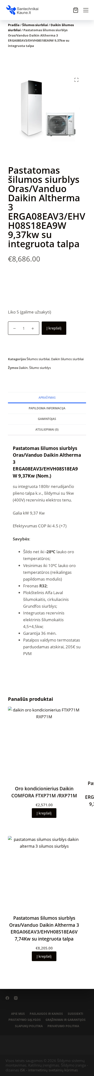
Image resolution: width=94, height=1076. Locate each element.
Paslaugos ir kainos (46, 1014)
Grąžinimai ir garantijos (66, 1020)
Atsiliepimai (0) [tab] (47, 429)
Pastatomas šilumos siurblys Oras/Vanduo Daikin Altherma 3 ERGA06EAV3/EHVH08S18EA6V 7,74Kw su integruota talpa (44, 928)
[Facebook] (7, 998)
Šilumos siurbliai (35, 25)
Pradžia (14, 25)
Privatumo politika (63, 1026)
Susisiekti (75, 1014)
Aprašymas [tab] (47, 398)
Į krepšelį (54, 328)
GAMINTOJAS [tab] (47, 419)
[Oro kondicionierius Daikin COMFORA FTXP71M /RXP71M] (44, 743)
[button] (76, 80)
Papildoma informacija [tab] (47, 408)
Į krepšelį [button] (44, 813)
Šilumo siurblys (40, 368)
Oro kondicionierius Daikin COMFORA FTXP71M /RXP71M (44, 792)
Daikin (23, 368)
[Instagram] (16, 998)
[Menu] (85, 10)
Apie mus (18, 1014)
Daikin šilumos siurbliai (67, 359)
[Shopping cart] (75, 10)
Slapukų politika (29, 1026)
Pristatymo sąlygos (24, 1020)
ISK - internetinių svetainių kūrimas (49, 1070)
